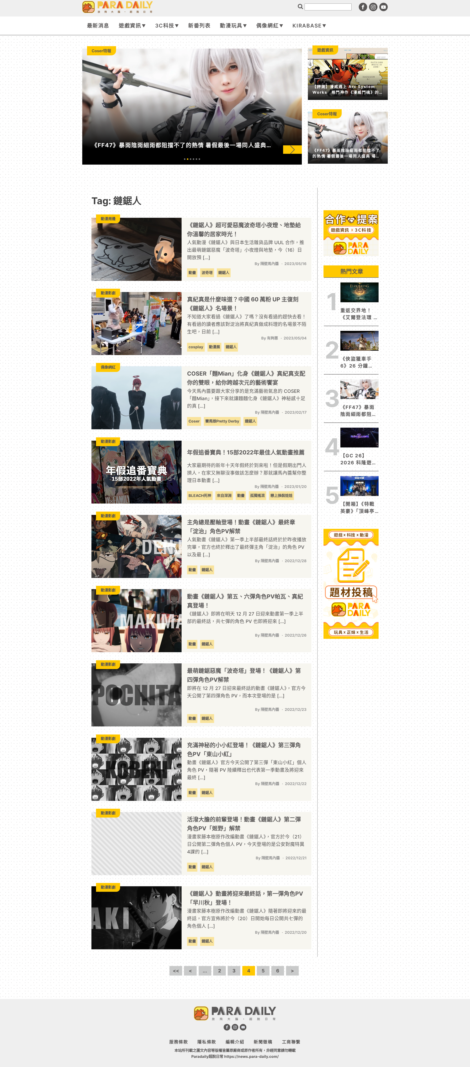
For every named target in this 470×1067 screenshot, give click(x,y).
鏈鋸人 (223, 272)
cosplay (196, 347)
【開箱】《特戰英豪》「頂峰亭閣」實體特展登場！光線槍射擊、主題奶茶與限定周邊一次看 (358, 508)
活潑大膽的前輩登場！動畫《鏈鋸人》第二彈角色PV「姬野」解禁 (244, 824)
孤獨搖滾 (257, 495)
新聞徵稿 (263, 1041)
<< (176, 971)
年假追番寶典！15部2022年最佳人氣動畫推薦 (246, 452)
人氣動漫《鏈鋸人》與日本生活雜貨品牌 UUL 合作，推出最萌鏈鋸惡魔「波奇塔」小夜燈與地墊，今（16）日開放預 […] (245, 250)
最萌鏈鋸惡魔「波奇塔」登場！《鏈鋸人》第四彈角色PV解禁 (244, 675)
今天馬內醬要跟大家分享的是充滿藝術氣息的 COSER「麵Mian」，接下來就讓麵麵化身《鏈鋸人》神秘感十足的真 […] (246, 398)
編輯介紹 (235, 1041)
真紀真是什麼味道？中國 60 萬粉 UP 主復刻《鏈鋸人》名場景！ (243, 304)
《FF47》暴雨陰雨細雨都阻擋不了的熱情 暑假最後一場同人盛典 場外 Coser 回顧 (359, 411)
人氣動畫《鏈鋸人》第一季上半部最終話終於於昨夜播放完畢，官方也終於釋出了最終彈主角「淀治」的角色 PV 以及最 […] (246, 547)
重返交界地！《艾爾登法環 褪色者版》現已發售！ (359, 314)
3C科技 (164, 26)
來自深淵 (224, 495)
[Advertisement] (351, 280)
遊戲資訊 (130, 26)
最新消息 (98, 26)
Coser (194, 421)
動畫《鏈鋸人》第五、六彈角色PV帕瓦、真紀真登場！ (245, 601)
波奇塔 (207, 272)
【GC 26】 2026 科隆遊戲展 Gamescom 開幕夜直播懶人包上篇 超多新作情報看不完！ (358, 459)
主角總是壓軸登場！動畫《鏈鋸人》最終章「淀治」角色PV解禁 (241, 527)
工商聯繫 (291, 1041)
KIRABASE (307, 26)
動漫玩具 (231, 26)
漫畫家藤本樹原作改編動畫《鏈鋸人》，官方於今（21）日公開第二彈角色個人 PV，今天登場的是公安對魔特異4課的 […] (245, 844)
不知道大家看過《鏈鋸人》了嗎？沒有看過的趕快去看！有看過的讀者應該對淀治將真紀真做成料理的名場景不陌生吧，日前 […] (246, 324)
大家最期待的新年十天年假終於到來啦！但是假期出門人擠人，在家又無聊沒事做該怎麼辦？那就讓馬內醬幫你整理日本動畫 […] (246, 472)
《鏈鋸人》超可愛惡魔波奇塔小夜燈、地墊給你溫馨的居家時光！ (244, 229)
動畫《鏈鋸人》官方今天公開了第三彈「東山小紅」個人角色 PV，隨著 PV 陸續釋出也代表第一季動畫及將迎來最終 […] (246, 770)
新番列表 (199, 26)
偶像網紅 (267, 26)
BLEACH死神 (200, 495)
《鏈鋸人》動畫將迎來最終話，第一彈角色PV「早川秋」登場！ (245, 898)
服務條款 (178, 1041)
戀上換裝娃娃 (281, 495)
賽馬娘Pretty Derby (222, 421)
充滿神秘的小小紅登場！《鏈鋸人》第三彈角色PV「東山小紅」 (244, 749)
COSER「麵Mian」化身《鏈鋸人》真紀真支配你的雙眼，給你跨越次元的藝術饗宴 (246, 378)
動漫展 (214, 347)
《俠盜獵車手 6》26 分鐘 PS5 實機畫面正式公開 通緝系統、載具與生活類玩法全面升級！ (358, 363)
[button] (292, 149)
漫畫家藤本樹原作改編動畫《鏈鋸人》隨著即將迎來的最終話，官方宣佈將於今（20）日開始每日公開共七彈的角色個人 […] (246, 918)
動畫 (192, 272)
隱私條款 (206, 1041)
